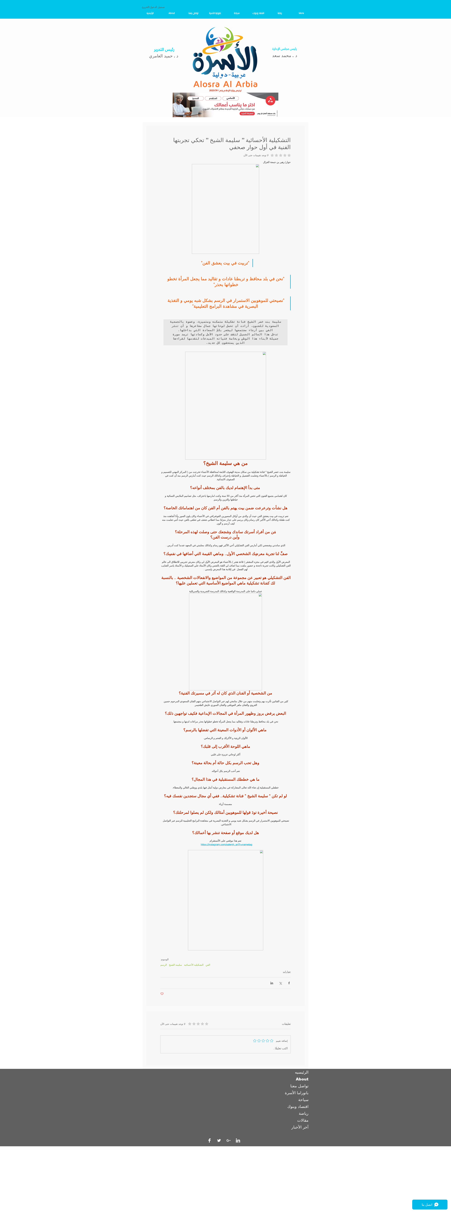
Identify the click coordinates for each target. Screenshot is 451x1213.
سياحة (303, 1100)
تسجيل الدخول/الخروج (153, 7)
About (302, 1079)
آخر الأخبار (299, 1127)
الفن (208, 964)
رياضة (303, 1113)
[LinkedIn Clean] (238, 1140)
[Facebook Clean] (209, 1140)
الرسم (163, 964)
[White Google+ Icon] (228, 1140)
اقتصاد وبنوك (297, 1106)
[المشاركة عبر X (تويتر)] (280, 983)
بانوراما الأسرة (296, 1093)
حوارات (287, 971)
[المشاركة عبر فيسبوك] (289, 983)
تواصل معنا (299, 1086)
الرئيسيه (301, 1072)
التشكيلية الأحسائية (193, 964)
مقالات (302, 1120)
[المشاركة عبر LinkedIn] (271, 983)
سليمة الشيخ (175, 964)
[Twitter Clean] (219, 1140)
